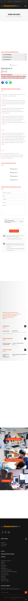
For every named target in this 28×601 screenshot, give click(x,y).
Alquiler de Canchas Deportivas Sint (15, 248)
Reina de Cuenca (4, 579)
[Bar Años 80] (6, 331)
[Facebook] (2, 532)
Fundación (3, 566)
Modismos (3, 576)
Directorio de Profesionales (14, 460)
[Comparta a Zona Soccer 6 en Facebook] (2, 82)
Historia (3, 563)
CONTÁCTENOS (17, 1)
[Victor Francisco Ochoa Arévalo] (7, 344)
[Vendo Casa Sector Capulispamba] (7, 356)
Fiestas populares (5, 574)
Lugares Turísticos (5, 580)
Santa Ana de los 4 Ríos (6, 560)
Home (7, 16)
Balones (9, 246)
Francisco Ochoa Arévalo (17, 343)
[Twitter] (5, 532)
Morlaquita (3, 577)
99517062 (5, 71)
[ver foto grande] (14, 168)
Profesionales (8, 338)
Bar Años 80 (15, 330)
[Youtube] (8, 532)
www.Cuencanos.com (15, 597)
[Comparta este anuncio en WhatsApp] (10, 82)
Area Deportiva (10, 250)
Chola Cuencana (4, 573)
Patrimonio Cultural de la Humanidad (9, 571)
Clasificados (7, 349)
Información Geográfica (6, 570)
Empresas (6, 326)
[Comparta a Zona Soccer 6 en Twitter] (6, 82)
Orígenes (3, 562)
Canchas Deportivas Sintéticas (14, 238)
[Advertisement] (14, 35)
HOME (10, 1)
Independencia (4, 568)
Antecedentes (4, 565)
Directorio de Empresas (16, 16)
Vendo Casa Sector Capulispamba (19, 354)
